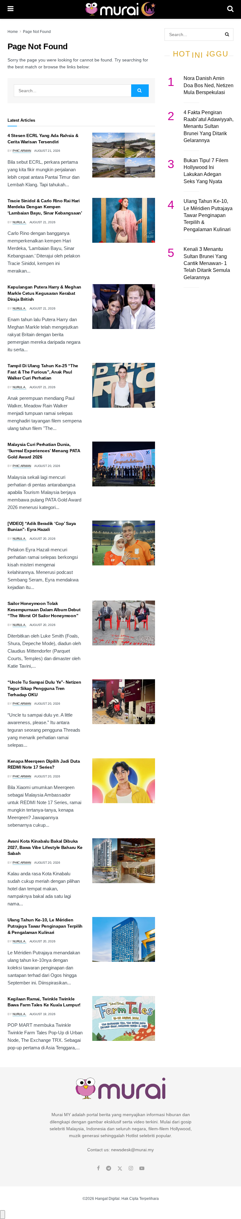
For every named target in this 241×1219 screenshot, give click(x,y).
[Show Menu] (10, 9)
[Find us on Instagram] (131, 1168)
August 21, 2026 (47, 150)
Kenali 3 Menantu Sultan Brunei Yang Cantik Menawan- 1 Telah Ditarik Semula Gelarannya (207, 263)
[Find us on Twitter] (119, 1168)
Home (13, 31)
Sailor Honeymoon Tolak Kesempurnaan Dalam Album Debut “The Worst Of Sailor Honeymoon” (44, 609)
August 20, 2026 (47, 466)
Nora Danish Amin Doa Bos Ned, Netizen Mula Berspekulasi (208, 85)
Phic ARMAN (22, 150)
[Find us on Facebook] (98, 1168)
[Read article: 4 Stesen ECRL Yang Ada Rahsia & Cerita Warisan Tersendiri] (123, 155)
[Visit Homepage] (120, 9)
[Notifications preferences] (2, 1214)
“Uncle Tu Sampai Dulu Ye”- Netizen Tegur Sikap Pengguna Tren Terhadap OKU (44, 688)
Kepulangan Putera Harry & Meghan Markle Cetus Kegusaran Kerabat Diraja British (44, 293)
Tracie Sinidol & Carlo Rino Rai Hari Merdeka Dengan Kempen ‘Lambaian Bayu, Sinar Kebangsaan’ (45, 206)
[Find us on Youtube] (141, 1168)
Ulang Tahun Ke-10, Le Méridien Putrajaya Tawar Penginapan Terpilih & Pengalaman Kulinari (45, 926)
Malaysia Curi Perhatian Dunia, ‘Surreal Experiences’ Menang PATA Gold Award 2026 (44, 450)
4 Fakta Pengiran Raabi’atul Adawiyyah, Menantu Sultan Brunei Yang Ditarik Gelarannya (208, 126)
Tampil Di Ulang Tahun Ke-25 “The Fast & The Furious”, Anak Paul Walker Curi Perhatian (43, 371)
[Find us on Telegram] (108, 1168)
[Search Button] (230, 9)
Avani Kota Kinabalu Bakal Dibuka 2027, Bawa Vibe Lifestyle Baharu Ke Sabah (45, 847)
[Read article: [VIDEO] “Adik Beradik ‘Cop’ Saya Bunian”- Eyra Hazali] (123, 543)
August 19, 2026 (42, 1014)
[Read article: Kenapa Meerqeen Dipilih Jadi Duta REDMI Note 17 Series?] (123, 780)
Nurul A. (19, 222)
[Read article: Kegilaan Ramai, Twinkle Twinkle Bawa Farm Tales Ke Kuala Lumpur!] (123, 1018)
